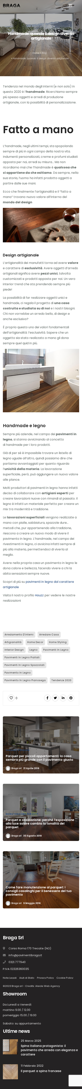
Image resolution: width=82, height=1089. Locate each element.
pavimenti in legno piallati (22, 657)
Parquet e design (18, 750)
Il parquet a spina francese (41, 1071)
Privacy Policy (45, 978)
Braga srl (16, 768)
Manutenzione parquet (22, 813)
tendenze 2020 (61, 680)
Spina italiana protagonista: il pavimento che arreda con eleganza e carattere (49, 1050)
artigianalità (13, 642)
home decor (35, 642)
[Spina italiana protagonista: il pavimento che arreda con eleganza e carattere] (10, 1047)
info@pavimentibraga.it (25, 955)
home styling (58, 642)
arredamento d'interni (19, 634)
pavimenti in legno (55, 649)
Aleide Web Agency (47, 986)
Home (36, 52)
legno (34, 649)
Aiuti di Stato (26, 978)
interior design (14, 649)
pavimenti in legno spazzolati (25, 665)
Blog (44, 52)
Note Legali (10, 978)
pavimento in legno (18, 672)
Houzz (39, 595)
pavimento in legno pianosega (25, 680)
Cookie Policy (64, 978)
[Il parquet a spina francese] (10, 1072)
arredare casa (49, 634)
